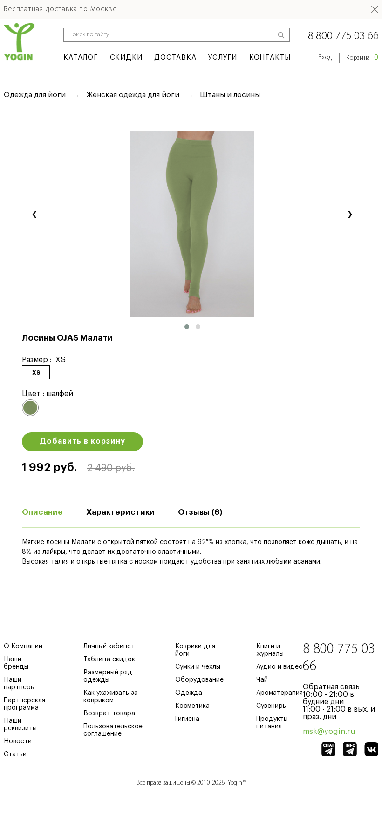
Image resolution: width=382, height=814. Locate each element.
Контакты (270, 57)
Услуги (222, 57)
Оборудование (199, 680)
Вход (325, 57)
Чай (262, 680)
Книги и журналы (270, 650)
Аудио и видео (279, 667)
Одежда (188, 693)
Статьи (15, 754)
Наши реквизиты (20, 725)
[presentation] (34, 213)
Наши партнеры (19, 684)
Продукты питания (272, 723)
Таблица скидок (109, 659)
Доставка (175, 57)
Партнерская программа (24, 704)
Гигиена (187, 719)
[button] (186, 326)
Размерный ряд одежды (107, 676)
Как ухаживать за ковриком (110, 697)
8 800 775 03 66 (343, 36)
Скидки (126, 57)
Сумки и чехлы (197, 667)
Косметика (192, 706)
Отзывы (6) (200, 512)
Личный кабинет (109, 646)
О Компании (23, 646)
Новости (18, 741)
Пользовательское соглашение (113, 730)
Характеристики (120, 512)
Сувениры (271, 706)
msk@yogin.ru (329, 731)
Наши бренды (16, 663)
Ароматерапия (279, 693)
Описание (42, 512)
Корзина (362, 57)
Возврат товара (109, 713)
